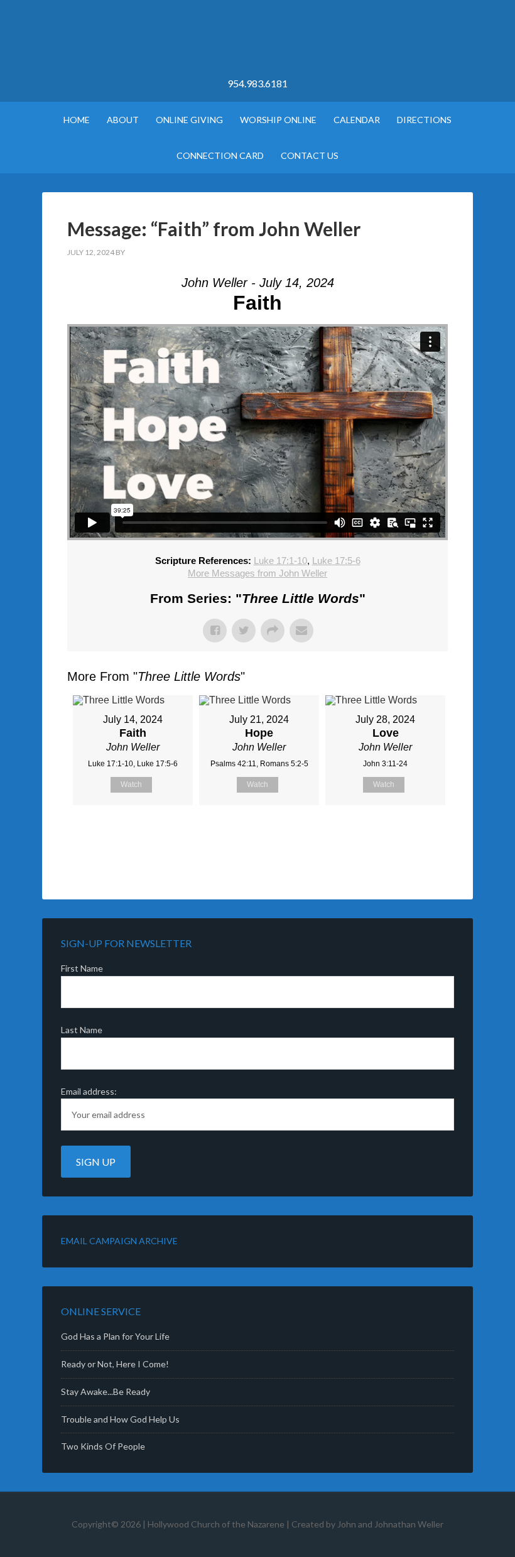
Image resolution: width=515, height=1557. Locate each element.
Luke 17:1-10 (280, 560)
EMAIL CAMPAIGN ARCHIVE (119, 1240)
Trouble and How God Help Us (120, 1419)
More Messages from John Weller (257, 573)
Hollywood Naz (257, 44)
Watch (131, 784)
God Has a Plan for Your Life (115, 1336)
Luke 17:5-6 (336, 560)
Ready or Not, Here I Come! (115, 1364)
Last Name (81, 1029)
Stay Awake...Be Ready (105, 1391)
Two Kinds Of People (103, 1446)
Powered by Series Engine (401, 836)
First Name (82, 968)
